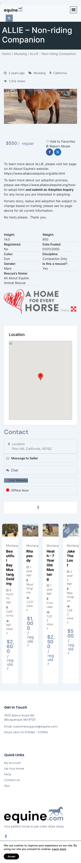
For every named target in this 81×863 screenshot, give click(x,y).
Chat (14, 470)
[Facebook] (38, 508)
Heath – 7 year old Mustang (51, 565)
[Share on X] (57, 152)
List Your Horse (14, 769)
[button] (73, 9)
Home (6, 54)
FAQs (7, 774)
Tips (7, 786)
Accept (11, 856)
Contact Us (12, 780)
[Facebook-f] (6, 836)
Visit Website (18, 480)
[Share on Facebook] (49, 152)
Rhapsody (29, 556)
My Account (12, 763)
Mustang (20, 54)
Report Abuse (60, 146)
